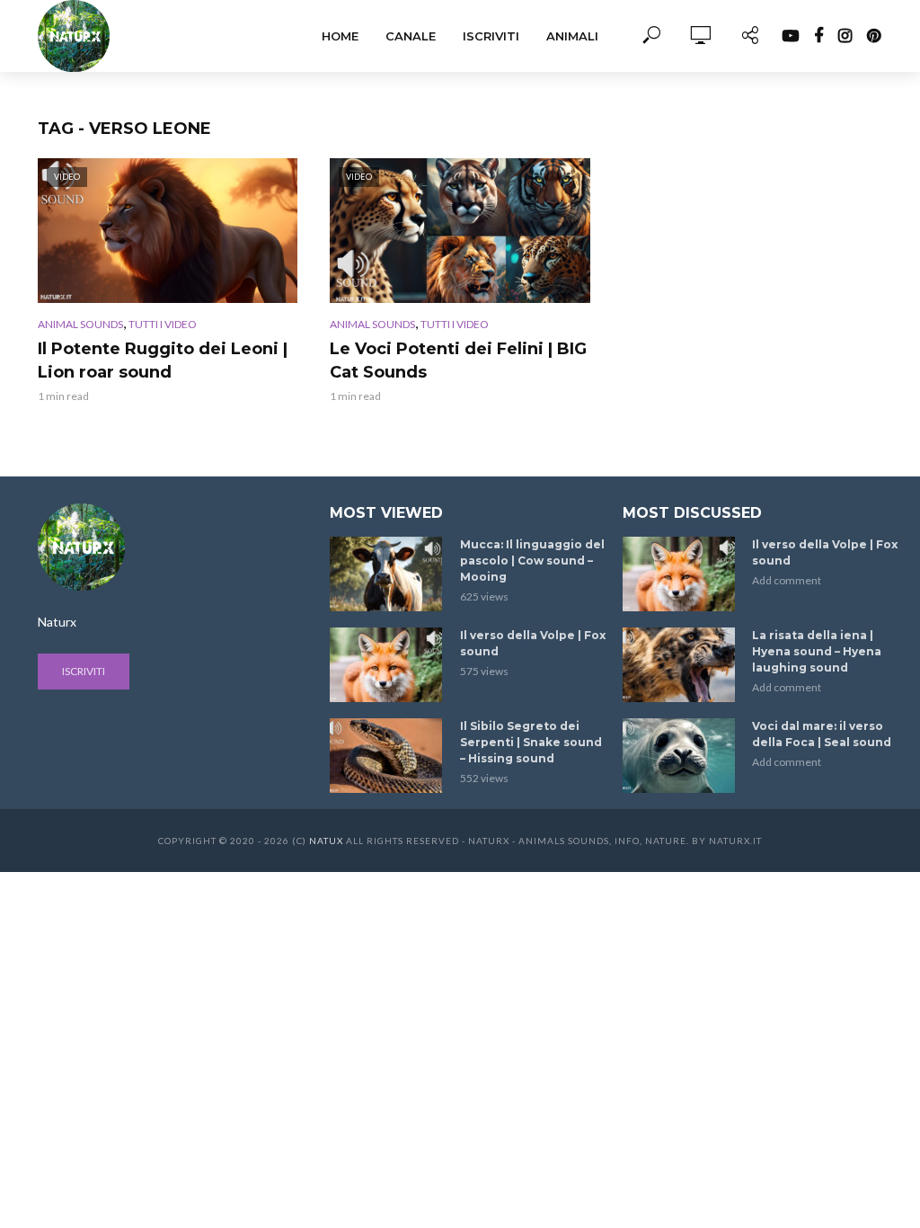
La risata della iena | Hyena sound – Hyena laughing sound (816, 651)
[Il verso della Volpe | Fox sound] (387, 664)
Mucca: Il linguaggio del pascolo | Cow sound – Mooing (532, 560)
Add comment (786, 580)
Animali (572, 36)
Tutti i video (162, 324)
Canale (410, 36)
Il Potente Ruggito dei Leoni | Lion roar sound (163, 360)
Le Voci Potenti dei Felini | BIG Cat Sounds (458, 360)
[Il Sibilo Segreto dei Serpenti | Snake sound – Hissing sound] (387, 755)
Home (340, 36)
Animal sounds (80, 324)
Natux (326, 840)
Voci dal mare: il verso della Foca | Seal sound (821, 734)
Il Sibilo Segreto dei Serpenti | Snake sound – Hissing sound (531, 742)
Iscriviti (491, 36)
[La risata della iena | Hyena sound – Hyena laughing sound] (680, 664)
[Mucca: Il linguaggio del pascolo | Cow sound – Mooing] (387, 574)
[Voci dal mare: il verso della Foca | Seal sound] (680, 755)
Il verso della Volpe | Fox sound (533, 643)
